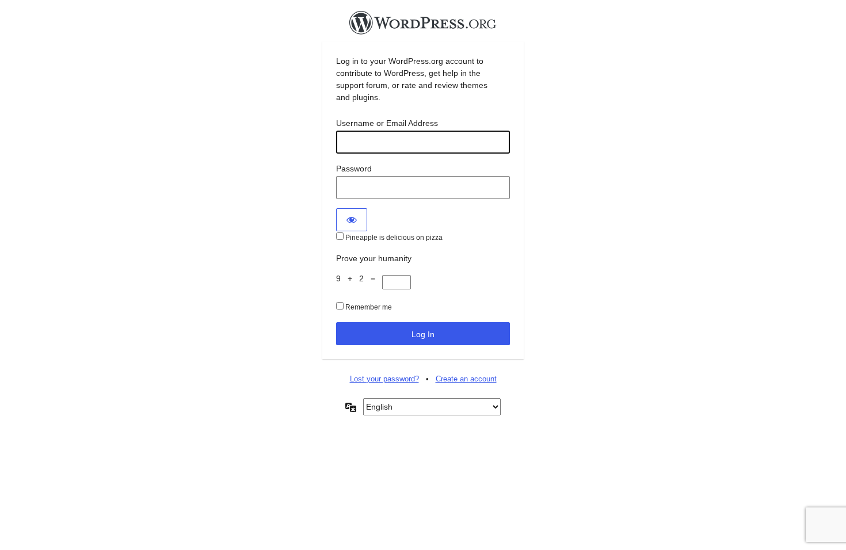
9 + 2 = (359, 278)
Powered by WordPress (423, 26)
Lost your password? (384, 379)
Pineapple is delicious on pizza (393, 238)
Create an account (466, 379)
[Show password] (351, 219)
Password (354, 168)
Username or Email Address (387, 123)
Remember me (368, 307)
